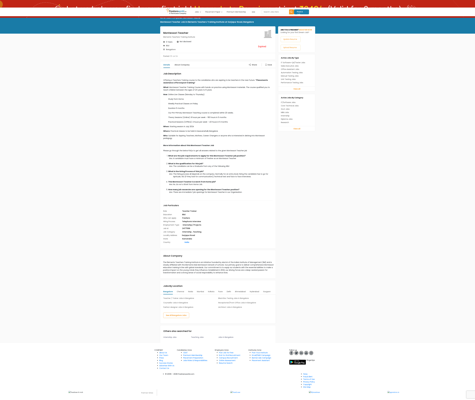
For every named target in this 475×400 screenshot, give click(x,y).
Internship (187, 232)
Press (161, 358)
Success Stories (166, 363)
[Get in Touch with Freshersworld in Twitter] (311, 353)
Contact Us (164, 368)
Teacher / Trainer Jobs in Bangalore (178, 298)
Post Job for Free (226, 352)
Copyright (307, 384)
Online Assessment (227, 360)
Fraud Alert (307, 376)
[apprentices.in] (393, 392)
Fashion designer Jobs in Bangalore (178, 307)
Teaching (197, 232)
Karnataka (187, 239)
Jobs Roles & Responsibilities (195, 360)
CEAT (185, 352)
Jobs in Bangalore (225, 337)
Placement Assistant (261, 360)
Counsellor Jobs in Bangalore (175, 302)
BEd (167, 45)
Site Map (307, 387)
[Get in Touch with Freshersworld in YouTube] (296, 353)
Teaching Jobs (197, 337)
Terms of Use (309, 379)
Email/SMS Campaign (261, 355)
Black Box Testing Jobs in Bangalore (233, 298)
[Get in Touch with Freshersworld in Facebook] (291, 353)
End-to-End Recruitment (229, 355)
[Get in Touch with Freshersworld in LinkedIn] (301, 353)
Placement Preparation (193, 358)
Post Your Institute (260, 352)
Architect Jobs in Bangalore (230, 307)
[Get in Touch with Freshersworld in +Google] (306, 353)
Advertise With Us (166, 365)
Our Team (163, 355)
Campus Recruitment (228, 358)
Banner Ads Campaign (261, 358)
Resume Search (226, 363)
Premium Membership (192, 355)
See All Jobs (176, 315)
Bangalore (171, 49)
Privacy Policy (309, 382)
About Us (163, 352)
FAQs (305, 374)
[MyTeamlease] (314, 392)
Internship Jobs (170, 337)
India (186, 242)
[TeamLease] (235, 392)
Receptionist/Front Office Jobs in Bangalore (237, 302)
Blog (161, 360)
